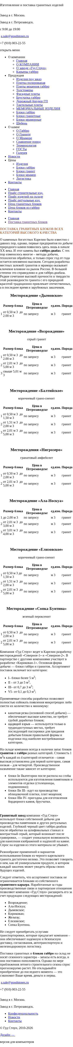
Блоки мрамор (26, 175)
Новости (14, 156)
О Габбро (22, 130)
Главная (21, 60)
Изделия (22, 164)
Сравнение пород (28, 141)
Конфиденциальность (23, 1013)
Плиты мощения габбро (32, 86)
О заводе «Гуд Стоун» (31, 68)
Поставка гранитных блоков (27, 222)
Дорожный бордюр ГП (32, 101)
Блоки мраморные (28, 119)
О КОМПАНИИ (27, 64)
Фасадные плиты (28, 94)
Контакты (15, 182)
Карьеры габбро (27, 71)
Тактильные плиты (29, 105)
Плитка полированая (30, 83)
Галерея (21, 153)
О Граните (23, 134)
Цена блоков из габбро (24, 207)
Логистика (23, 178)
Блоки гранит (25, 171)
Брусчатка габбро (28, 97)
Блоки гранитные (28, 116)
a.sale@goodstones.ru (15, 36)
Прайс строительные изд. (25, 193)
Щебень (21, 123)
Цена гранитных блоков (25, 204)
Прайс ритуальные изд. (24, 200)
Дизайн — (7, 1035)
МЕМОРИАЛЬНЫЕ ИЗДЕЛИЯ (38, 108)
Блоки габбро (25, 112)
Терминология (26, 145)
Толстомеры (24, 90)
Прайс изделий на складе (25, 196)
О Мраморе (24, 138)
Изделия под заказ (28, 79)
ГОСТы (21, 149)
